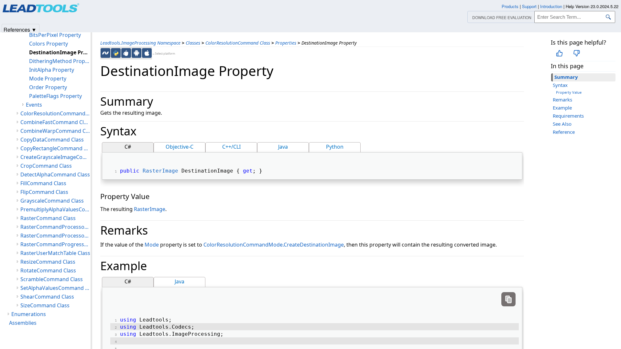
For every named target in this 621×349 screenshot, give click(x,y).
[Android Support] (136, 53)
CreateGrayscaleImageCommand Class (55, 157)
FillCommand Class (43, 183)
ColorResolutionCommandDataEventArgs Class (55, 113)
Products (510, 6)
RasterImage (160, 171)
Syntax (560, 85)
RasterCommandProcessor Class (55, 226)
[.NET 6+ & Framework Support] (105, 53)
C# (128, 146)
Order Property (48, 87)
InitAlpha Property (51, 69)
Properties (285, 43)
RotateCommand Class (48, 270)
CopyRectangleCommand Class (55, 148)
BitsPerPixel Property (55, 34)
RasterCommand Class (48, 218)
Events (34, 104)
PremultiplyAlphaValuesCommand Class (55, 209)
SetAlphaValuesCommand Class (55, 287)
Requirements (568, 115)
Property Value (569, 92)
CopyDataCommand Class (52, 139)
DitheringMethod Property (60, 61)
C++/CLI (231, 146)
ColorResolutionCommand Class (237, 43)
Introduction (551, 6)
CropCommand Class (46, 165)
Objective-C (179, 146)
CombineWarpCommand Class (55, 130)
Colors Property (48, 43)
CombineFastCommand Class (55, 122)
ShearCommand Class (47, 296)
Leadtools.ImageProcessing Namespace (140, 43)
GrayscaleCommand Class (52, 200)
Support (529, 6)
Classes (193, 43)
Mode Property (47, 78)
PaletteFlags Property (55, 96)
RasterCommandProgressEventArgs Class (55, 244)
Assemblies (23, 322)
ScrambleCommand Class (51, 279)
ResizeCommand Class (47, 261)
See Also (562, 124)
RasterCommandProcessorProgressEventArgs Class (55, 235)
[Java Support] (126, 53)
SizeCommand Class (45, 305)
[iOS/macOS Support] (147, 53)
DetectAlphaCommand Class (55, 174)
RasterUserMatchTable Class (55, 253)
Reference (564, 132)
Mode (152, 244)
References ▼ (20, 29)
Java (283, 146)
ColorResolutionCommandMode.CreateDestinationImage (273, 244)
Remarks (562, 99)
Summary (566, 77)
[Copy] (508, 299)
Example (562, 107)
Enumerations (28, 314)
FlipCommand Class (44, 192)
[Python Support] (116, 53)
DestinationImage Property (60, 52)
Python (334, 146)
